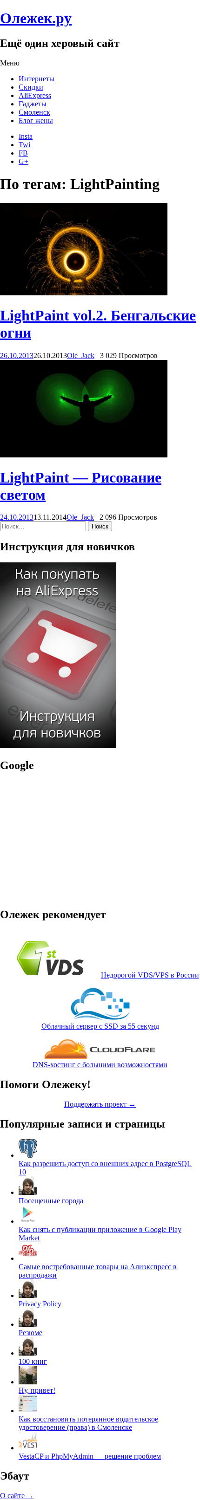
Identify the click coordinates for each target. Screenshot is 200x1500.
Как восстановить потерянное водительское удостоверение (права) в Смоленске (88, 1423)
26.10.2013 (16, 355)
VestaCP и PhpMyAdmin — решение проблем (90, 1456)
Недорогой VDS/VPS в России (150, 975)
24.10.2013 (16, 517)
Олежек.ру (36, 18)
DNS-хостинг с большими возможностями (100, 1065)
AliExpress (35, 95)
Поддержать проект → (100, 1104)
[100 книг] (28, 1353)
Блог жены (36, 120)
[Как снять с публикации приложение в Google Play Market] (28, 1221)
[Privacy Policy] (28, 1295)
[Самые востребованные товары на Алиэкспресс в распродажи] (28, 1258)
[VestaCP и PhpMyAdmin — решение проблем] (28, 1448)
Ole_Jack (80, 355)
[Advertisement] (58, 839)
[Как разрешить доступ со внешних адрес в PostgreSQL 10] (28, 1155)
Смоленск (34, 112)
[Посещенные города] (28, 1192)
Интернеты (36, 79)
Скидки (31, 87)
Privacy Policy (40, 1304)
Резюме (30, 1333)
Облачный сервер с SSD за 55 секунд (100, 1026)
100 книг (33, 1361)
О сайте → (17, 1496)
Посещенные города (51, 1201)
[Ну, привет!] (28, 1382)
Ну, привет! (37, 1390)
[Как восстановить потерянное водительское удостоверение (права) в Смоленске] (28, 1411)
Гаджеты (33, 104)
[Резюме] (28, 1324)
